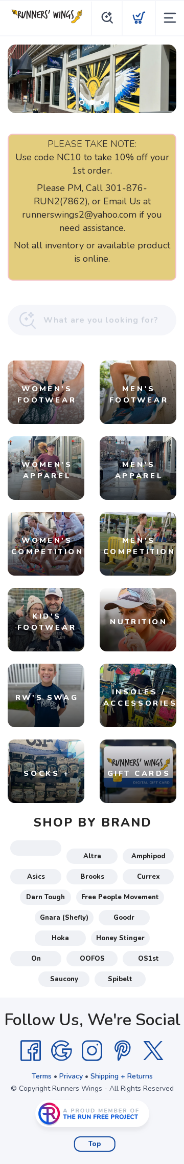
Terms (42, 1076)
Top (94, 1144)
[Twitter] (153, 1050)
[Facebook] (30, 1050)
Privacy (71, 1076)
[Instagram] (92, 1050)
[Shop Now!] (92, 79)
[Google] (61, 1050)
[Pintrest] (122, 1050)
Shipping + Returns (121, 1076)
